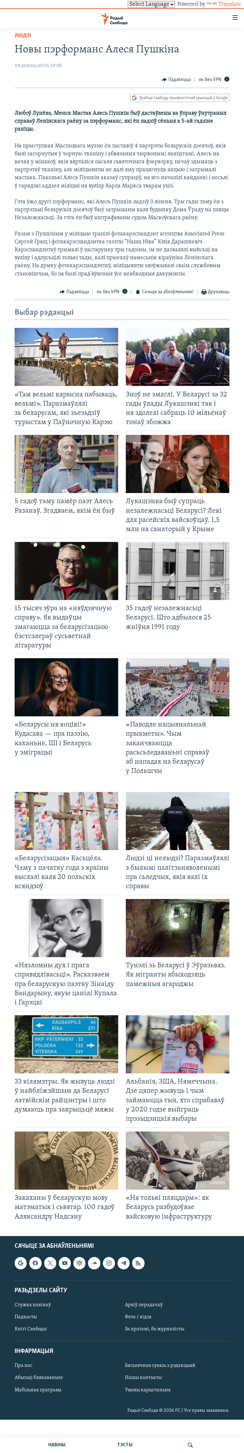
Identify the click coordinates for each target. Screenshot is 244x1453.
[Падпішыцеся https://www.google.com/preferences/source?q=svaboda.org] (21, 1263)
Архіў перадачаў (144, 1305)
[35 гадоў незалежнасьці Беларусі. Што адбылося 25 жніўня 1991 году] (177, 571)
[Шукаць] (190, 1445)
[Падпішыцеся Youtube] (65, 1263)
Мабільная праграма (38, 1389)
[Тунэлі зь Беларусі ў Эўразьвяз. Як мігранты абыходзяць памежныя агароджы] (177, 928)
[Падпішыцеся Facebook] (35, 1263)
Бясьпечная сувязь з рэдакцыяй (160, 1365)
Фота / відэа (138, 1317)
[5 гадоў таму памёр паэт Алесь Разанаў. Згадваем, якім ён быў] (66, 464)
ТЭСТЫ (124, 1445)
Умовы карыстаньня (148, 1389)
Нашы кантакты (143, 1377)
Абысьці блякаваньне (39, 1377)
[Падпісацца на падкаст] (79, 1263)
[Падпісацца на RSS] (138, 1263)
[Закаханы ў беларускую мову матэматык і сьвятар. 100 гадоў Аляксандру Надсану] (66, 1161)
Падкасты (26, 1317)
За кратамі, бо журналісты (154, 1329)
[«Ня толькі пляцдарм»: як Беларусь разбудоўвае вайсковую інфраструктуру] (177, 1161)
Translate (229, 4)
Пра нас (23, 1365)
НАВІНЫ (56, 1445)
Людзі (23, 36)
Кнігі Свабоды (31, 1329)
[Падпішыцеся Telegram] (124, 1263)
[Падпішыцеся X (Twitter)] (50, 1263)
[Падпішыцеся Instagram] (109, 1263)
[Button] (176, 80)
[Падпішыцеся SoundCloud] (94, 1263)
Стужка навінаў (33, 1305)
